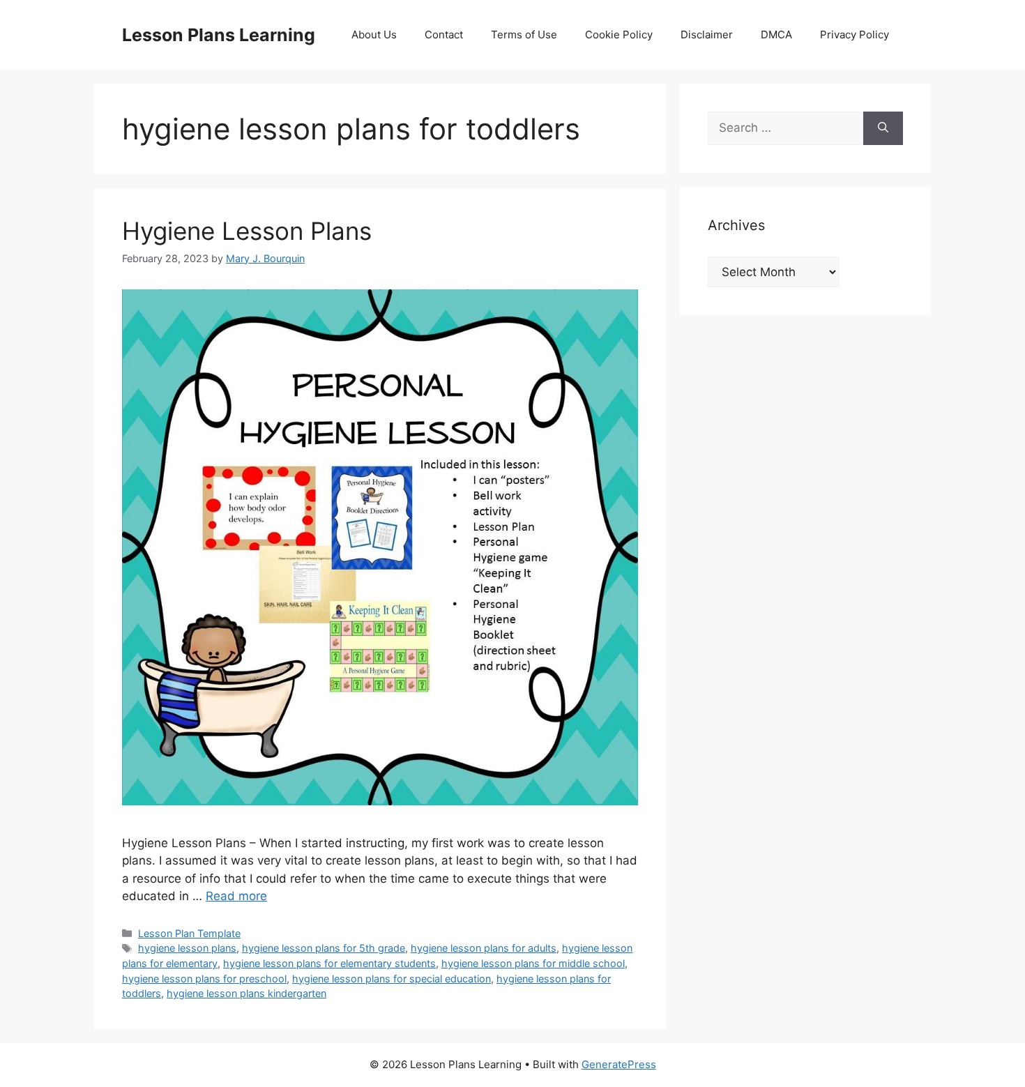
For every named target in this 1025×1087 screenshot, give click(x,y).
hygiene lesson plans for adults (483, 948)
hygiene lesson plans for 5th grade (323, 948)
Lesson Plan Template (189, 933)
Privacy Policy (854, 34)
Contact (444, 34)
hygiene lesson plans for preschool (204, 979)
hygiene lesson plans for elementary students (329, 963)
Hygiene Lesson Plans (247, 230)
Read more (236, 896)
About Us (374, 34)
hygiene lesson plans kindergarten (246, 993)
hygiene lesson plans (187, 948)
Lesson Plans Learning (218, 34)
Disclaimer (707, 34)
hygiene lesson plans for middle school (533, 963)
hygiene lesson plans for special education (391, 979)
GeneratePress (619, 1064)
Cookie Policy (619, 34)
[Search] (883, 128)
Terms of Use (524, 34)
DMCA (776, 34)
